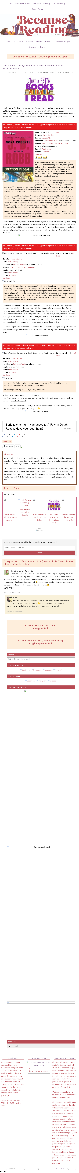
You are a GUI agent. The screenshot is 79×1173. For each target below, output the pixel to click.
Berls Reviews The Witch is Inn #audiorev (10, 517)
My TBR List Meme (43, 42)
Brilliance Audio (52, 141)
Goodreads (39, 155)
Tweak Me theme (61, 1169)
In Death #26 (13, 361)
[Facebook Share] (4, 436)
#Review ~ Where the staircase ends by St (68, 517)
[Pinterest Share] (19, 436)
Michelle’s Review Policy (20, 4)
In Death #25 (46, 138)
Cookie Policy (37, 9)
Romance (64, 143)
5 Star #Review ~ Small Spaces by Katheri (39, 517)
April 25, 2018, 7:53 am (12, 592)
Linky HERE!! (40, 628)
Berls (29, 72)
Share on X (68, 429)
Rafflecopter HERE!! (40, 643)
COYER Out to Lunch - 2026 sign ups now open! (40, 56)
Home (7, 42)
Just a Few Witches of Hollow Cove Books (54, 519)
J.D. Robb (55, 132)
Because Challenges (37, 47)
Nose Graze (73, 1169)
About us (17, 42)
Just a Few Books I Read (44, 72)
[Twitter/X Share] (9, 436)
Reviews (29, 42)
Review (58, 72)
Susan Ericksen (49, 135)
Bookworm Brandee (23, 571)
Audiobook (46, 149)
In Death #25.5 (13, 262)
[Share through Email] (24, 436)
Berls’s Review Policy (41, 4)
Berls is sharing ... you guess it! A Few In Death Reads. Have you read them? (37, 426)
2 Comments (68, 72)
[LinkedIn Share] (14, 436)
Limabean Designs (62, 42)
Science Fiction (54, 143)
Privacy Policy (59, 4)
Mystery (45, 143)
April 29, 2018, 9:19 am (15, 611)
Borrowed (45, 152)
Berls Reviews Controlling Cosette (25, 512)
